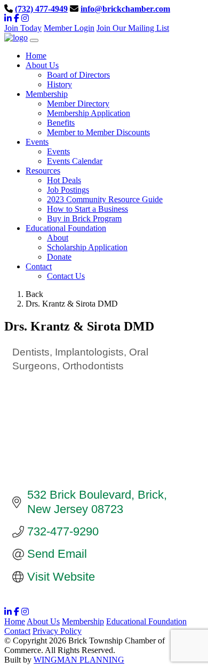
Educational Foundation (146, 621)
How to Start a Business (87, 208)
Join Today (23, 27)
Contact (17, 630)
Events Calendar (74, 161)
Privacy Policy (57, 630)
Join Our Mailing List (133, 27)
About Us (43, 621)
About (57, 237)
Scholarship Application (87, 247)
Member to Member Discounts (98, 132)
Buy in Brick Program (84, 218)
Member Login (69, 27)
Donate (59, 256)
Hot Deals (64, 180)
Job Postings (68, 189)
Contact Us (66, 275)
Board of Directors (78, 74)
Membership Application (88, 113)
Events (58, 151)
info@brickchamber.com (125, 8)
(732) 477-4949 (41, 8)
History (59, 84)
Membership (83, 621)
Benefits (61, 122)
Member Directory (78, 103)
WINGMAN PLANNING (79, 659)
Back (34, 294)
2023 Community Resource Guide (105, 199)
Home (14, 621)
